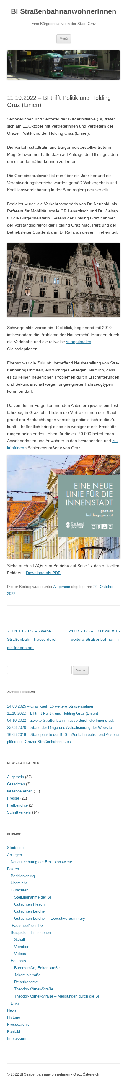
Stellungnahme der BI (32, 897)
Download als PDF (43, 572)
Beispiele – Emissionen (31, 932)
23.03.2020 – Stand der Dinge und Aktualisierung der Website (59, 727)
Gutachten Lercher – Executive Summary (49, 918)
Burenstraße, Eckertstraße (37, 968)
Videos (20, 954)
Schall (19, 939)
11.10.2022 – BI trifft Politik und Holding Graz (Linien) (52, 713)
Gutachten (16, 784)
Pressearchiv (18, 1024)
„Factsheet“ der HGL (28, 925)
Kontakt (13, 1031)
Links (15, 1003)
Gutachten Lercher (30, 911)
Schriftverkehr (19, 812)
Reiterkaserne (26, 982)
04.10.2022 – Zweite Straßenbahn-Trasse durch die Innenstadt (32, 639)
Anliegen (14, 855)
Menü (64, 38)
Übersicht (19, 883)
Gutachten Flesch (29, 904)
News (12, 1010)
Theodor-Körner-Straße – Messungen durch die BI (56, 996)
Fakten (13, 869)
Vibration (21, 946)
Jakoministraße (27, 975)
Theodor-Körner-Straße (33, 989)
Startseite (15, 847)
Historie (13, 1017)
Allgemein (61, 586)
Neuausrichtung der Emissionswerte (41, 862)
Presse (13, 798)
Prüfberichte (17, 805)
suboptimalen (78, 341)
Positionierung (23, 876)
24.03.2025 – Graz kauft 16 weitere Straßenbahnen (50, 706)
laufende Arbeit (19, 791)
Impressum (16, 1038)
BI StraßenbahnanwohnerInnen (63, 11)
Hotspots (18, 961)
